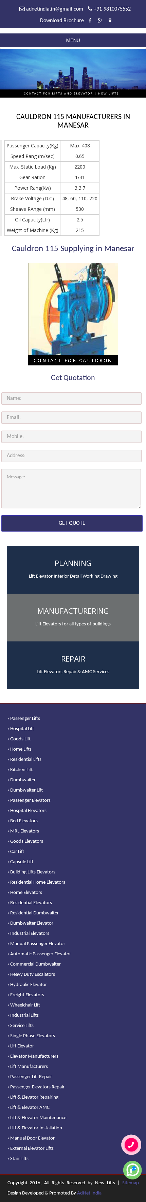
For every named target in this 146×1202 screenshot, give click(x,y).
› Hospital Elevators (27, 810)
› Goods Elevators (25, 841)
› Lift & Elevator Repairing (32, 1097)
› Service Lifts (20, 1025)
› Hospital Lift (20, 729)
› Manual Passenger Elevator (36, 943)
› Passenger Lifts (23, 718)
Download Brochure (62, 21)
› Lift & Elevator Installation (34, 1128)
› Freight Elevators (25, 995)
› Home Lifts (19, 749)
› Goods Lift (19, 739)
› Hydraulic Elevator (27, 984)
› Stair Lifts (18, 1158)
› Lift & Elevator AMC (28, 1107)
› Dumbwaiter (21, 780)
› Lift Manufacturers (27, 1066)
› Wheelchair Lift (23, 1005)
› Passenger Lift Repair (29, 1077)
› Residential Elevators (29, 903)
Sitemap (130, 1183)
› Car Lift (15, 851)
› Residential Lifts (24, 759)
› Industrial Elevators (28, 933)
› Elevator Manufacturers (32, 1056)
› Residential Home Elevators (36, 882)
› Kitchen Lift (20, 769)
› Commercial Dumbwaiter (34, 964)
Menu (73, 40)
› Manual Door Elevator (31, 1138)
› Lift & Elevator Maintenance (36, 1117)
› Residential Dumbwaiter (33, 913)
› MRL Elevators (23, 831)
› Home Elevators (24, 892)
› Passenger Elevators (29, 800)
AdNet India (89, 1193)
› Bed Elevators (22, 821)
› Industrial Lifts (23, 1015)
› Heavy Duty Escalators (31, 974)
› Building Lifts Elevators (31, 872)
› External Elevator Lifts (30, 1148)
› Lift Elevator (20, 1046)
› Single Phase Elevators (31, 1036)
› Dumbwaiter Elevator (30, 923)
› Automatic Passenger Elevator (39, 954)
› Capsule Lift (20, 862)
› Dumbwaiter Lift (25, 790)
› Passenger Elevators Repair (36, 1087)
